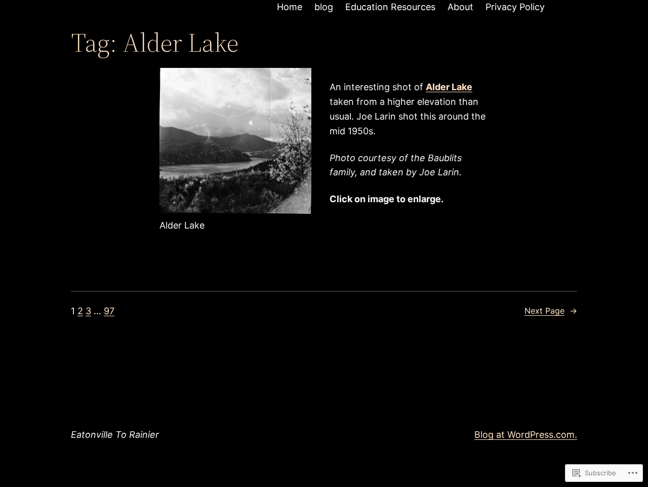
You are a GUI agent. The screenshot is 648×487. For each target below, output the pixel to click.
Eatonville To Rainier (115, 434)
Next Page (550, 311)
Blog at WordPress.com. (525, 434)
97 (109, 311)
